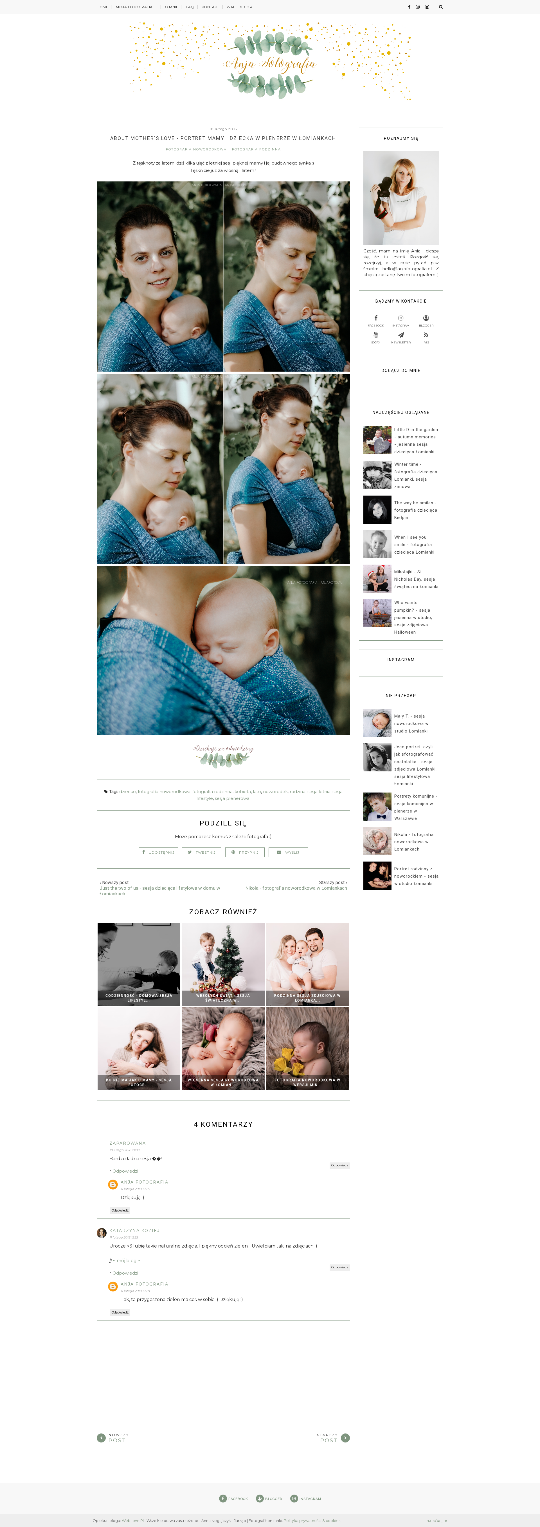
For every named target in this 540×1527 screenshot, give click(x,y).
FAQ (190, 7)
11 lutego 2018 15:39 (123, 1237)
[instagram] (416, 7)
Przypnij (249, 852)
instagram (401, 325)
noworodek (275, 791)
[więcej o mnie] (223, 767)
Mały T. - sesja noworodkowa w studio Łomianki (411, 724)
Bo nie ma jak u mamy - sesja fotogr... (139, 1082)
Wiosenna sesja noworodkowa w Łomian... (223, 1082)
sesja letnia (318, 791)
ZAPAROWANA (127, 1143)
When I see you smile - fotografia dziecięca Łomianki (414, 545)
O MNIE (171, 7)
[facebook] (407, 7)
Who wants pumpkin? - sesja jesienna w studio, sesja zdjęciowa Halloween (413, 617)
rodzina (297, 791)
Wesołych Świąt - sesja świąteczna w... (223, 998)
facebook (376, 325)
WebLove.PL (133, 1520)
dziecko (127, 791)
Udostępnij (161, 852)
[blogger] (425, 7)
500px (376, 342)
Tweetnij (206, 852)
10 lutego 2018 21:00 (124, 1150)
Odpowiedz (339, 1165)
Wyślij (292, 852)
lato (257, 791)
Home (102, 7)
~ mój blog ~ (126, 1260)
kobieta (243, 791)
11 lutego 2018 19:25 (135, 1189)
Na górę (435, 1521)
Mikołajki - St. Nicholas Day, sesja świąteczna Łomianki (416, 579)
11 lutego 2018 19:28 (135, 1291)
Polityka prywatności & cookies (312, 1520)
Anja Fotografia (144, 1182)
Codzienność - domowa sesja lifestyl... (138, 998)
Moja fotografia (134, 7)
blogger (426, 325)
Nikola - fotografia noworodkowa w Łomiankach (414, 842)
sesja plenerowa (232, 798)
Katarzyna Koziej (134, 1230)
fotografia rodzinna (256, 149)
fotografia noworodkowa (196, 149)
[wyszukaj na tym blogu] (440, 7)
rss (426, 342)
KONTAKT (210, 7)
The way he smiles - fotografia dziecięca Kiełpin (415, 510)
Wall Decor (239, 7)
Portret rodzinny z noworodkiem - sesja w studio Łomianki (416, 876)
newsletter (401, 342)
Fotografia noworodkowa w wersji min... (308, 1082)
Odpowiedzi (125, 1171)
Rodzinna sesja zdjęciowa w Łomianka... (307, 998)
